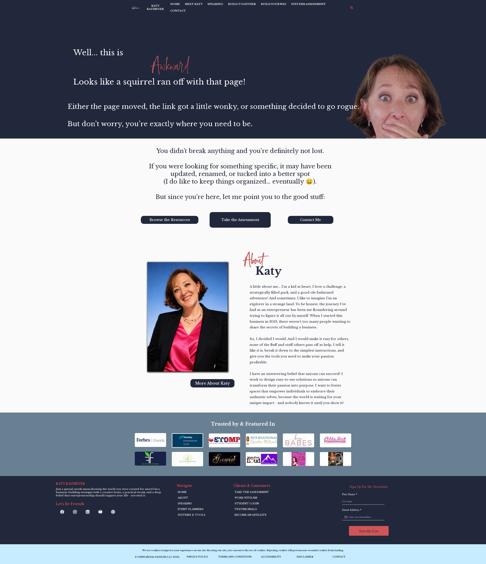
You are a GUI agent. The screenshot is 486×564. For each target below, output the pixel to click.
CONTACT (178, 10)
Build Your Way (273, 4)
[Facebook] (62, 511)
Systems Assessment (308, 4)
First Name (349, 494)
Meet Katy (194, 4)
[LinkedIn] (87, 511)
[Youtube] (100, 511)
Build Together (242, 4)
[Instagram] (75, 511)
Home (175, 4)
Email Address (351, 509)
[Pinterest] (113, 511)
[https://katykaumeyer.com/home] (135, 7)
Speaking (215, 4)
